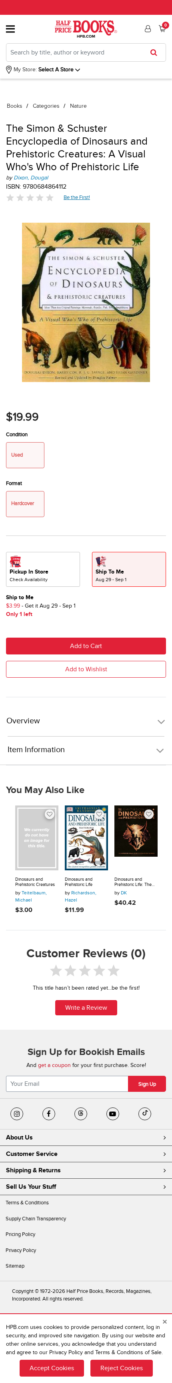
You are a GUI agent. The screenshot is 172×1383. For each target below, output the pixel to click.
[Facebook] (48, 1113)
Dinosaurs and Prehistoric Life (78, 882)
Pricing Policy (20, 1234)
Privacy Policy (21, 1250)
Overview (23, 721)
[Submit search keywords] (156, 52)
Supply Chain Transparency (36, 1219)
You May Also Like (45, 790)
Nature (78, 106)
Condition (17, 434)
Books (14, 106)
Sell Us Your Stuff (31, 1187)
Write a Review (86, 1008)
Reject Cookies (121, 1368)
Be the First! (77, 197)
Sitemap (15, 1266)
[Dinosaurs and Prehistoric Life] (86, 837)
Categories (46, 106)
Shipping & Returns (33, 1170)
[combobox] (86, 52)
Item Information (36, 750)
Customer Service (32, 1154)
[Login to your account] (147, 28)
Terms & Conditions (27, 1203)
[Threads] (80, 1113)
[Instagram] (16, 1113)
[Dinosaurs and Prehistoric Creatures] (36, 837)
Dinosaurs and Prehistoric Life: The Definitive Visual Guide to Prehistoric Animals (135, 882)
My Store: (24, 69)
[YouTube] (112, 1113)
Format (14, 483)
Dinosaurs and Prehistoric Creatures (35, 882)
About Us (19, 1137)
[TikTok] (144, 1113)
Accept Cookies (52, 1368)
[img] (30, 197)
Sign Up (147, 1084)
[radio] (43, 569)
